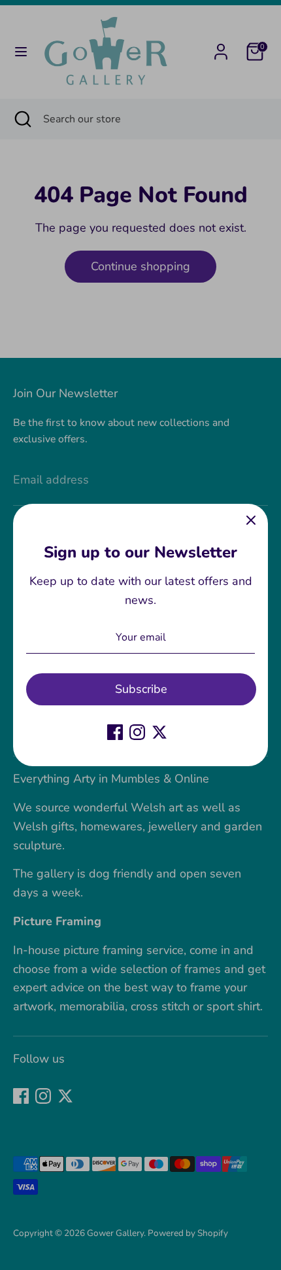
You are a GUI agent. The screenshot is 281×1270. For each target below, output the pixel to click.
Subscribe (141, 689)
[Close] (251, 520)
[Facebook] (115, 732)
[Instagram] (137, 732)
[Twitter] (159, 732)
